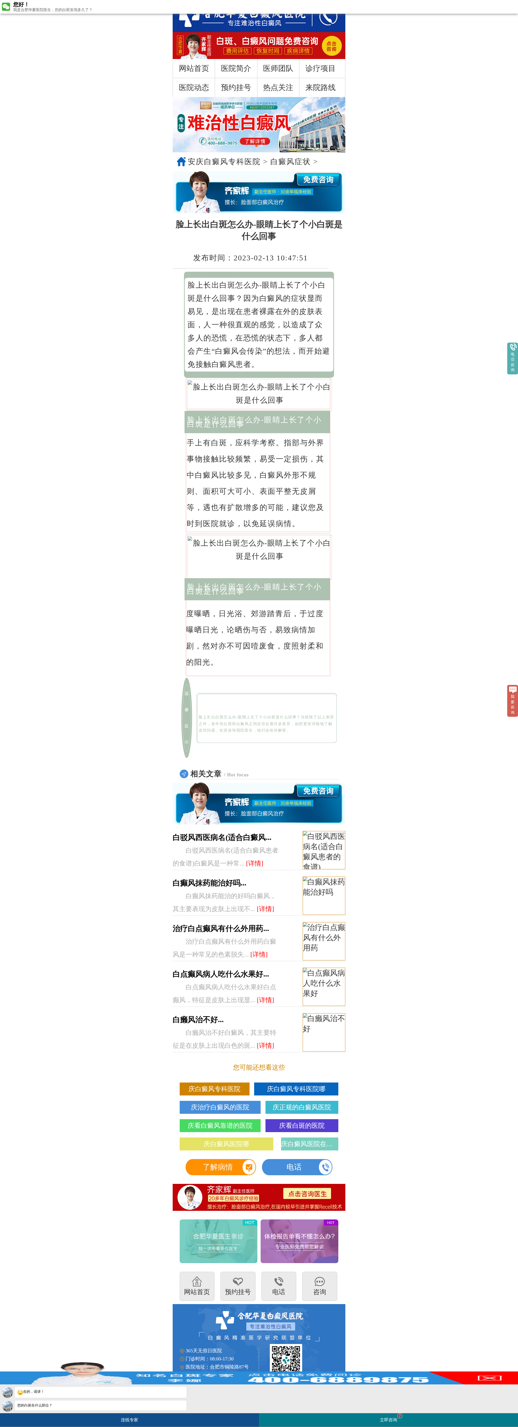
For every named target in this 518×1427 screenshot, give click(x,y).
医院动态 (194, 87)
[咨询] (237, 16)
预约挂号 (236, 87)
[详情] (254, 863)
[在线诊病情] (259, 192)
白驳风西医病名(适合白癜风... (222, 837)
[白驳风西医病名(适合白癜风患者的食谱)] (324, 850)
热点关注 (278, 87)
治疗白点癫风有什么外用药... (221, 928)
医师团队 (278, 68)
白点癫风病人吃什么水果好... (221, 974)
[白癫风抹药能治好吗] (324, 896)
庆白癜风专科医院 (214, 1088)
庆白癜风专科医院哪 (296, 1088)
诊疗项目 (320, 68)
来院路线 (320, 87)
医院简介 (236, 68)
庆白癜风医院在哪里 (309, 1143)
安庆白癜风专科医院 (224, 161)
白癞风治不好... (198, 1019)
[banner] (259, 124)
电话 (294, 1167)
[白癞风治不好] (324, 1033)
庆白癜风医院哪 (226, 1143)
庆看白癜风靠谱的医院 (220, 1125)
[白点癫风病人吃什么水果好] (324, 987)
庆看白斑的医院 (302, 1125)
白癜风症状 (290, 161)
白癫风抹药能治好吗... (209, 883)
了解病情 (218, 1167)
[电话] (323, 16)
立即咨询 (390, 1418)
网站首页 (194, 68)
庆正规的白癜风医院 (302, 1107)
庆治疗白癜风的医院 (220, 1107)
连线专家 (129, 1420)
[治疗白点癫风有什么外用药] (324, 941)
